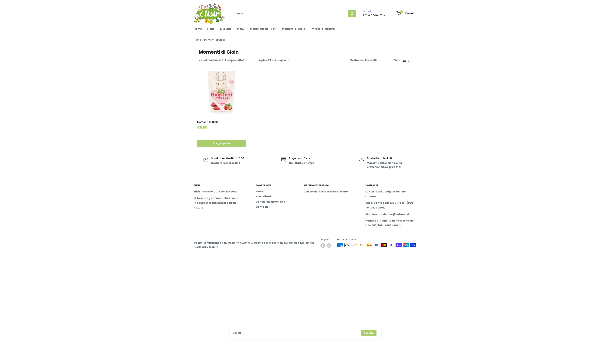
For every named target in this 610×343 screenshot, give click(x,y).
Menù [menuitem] (240, 29)
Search (260, 191)
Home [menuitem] (198, 29)
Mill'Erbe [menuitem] (225, 29)
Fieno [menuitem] (211, 29)
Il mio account (373, 15)
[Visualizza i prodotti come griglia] (404, 60)
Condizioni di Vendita (270, 202)
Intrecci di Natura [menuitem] (323, 29)
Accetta (369, 333)
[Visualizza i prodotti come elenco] (409, 60)
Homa (197, 39)
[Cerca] (352, 13)
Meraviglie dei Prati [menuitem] (263, 29)
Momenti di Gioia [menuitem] (293, 29)
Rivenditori (263, 196)
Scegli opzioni (221, 143)
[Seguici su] (322, 245)
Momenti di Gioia (208, 122)
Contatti (262, 207)
